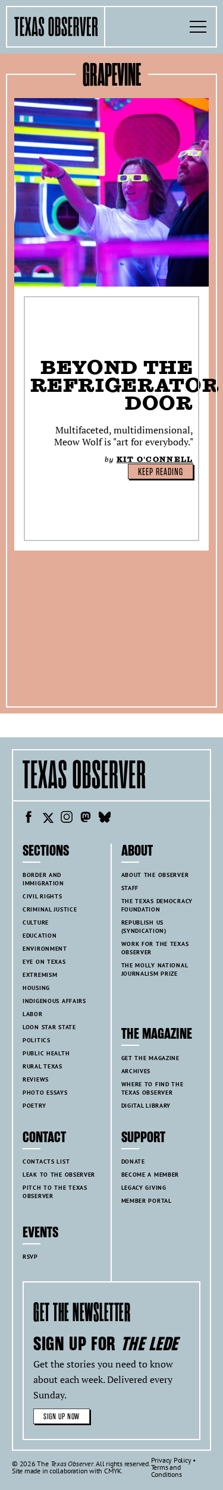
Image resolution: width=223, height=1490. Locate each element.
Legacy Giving (144, 1188)
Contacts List (46, 1161)
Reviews (36, 1079)
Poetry (34, 1105)
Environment (45, 949)
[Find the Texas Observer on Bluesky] (105, 818)
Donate (133, 1161)
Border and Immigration (43, 879)
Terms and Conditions (166, 1471)
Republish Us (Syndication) (144, 927)
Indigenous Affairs (54, 1001)
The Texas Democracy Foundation (157, 905)
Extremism (40, 975)
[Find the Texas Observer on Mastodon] (86, 818)
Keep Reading (160, 472)
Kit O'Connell (155, 459)
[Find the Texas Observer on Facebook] (28, 818)
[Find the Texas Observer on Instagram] (67, 818)
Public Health (46, 1053)
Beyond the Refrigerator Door (124, 385)
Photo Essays (45, 1092)
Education (39, 935)
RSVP (30, 1256)
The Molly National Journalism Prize (155, 969)
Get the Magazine (150, 1058)
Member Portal (146, 1201)
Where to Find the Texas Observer (152, 1088)
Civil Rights (42, 896)
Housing (36, 988)
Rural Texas (42, 1066)
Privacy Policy (171, 1460)
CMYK (112, 1470)
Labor (33, 1014)
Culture (36, 922)
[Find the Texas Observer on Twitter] (48, 818)
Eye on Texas (44, 962)
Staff (130, 888)
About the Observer (155, 875)
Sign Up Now (61, 1416)
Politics (37, 1040)
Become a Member (150, 1174)
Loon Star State (49, 1027)
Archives (136, 1071)
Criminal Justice (50, 909)
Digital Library (146, 1105)
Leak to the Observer (59, 1174)
